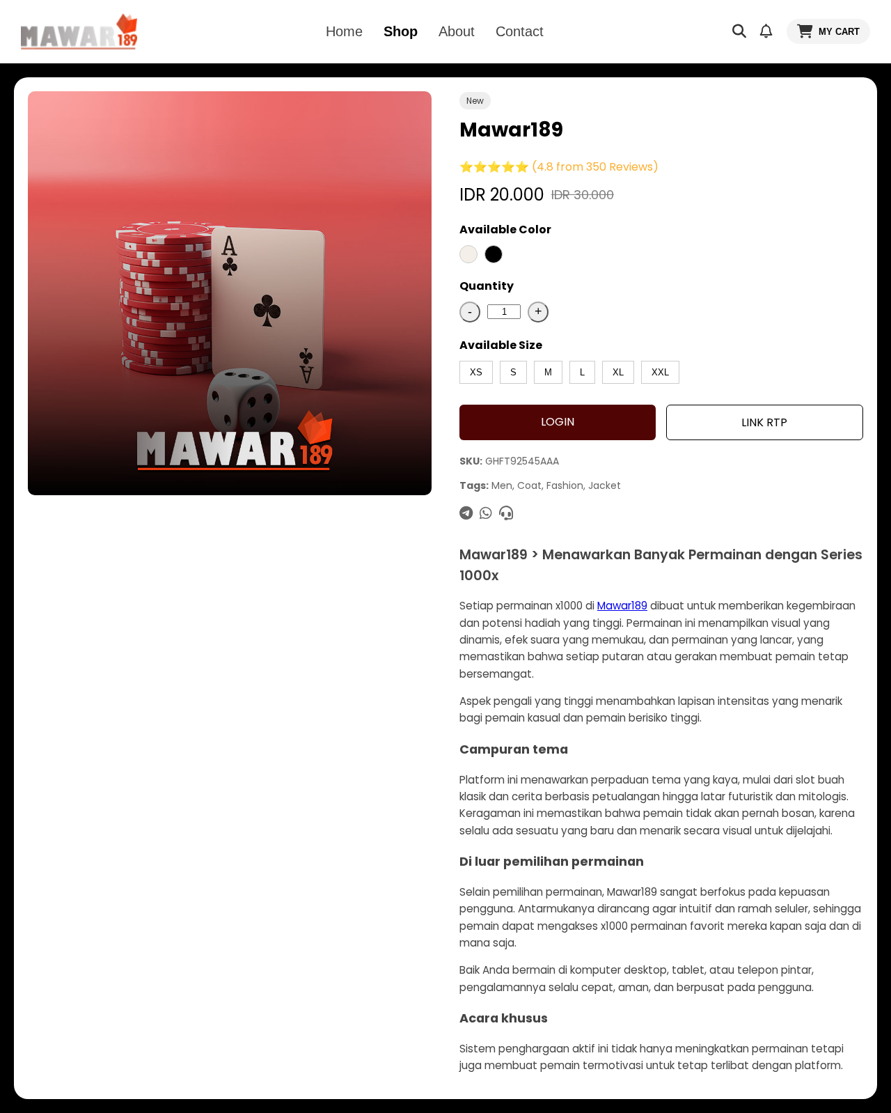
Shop (401, 31)
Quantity (486, 286)
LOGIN (557, 422)
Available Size (500, 345)
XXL (660, 372)
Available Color (505, 229)
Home (344, 31)
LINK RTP (764, 422)
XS (476, 372)
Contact (520, 31)
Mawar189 (622, 605)
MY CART (839, 31)
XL (618, 372)
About (457, 31)
